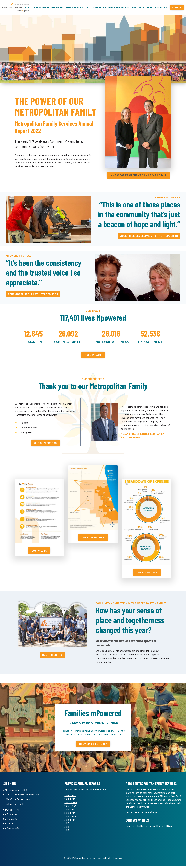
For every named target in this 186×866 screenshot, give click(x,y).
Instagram (151, 826)
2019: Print (69, 812)
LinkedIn (161, 826)
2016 (66, 826)
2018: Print (69, 819)
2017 (66, 823)
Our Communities (11, 828)
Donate (177, 7)
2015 (66, 830)
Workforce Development (18, 799)
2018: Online (70, 816)
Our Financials (10, 814)
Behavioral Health (15, 803)
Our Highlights (10, 818)
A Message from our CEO (15, 790)
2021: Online (70, 795)
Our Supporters (11, 809)
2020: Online (70, 802)
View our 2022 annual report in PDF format (85, 789)
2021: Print (69, 798)
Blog (169, 826)
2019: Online (70, 809)
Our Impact (8, 823)
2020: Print (70, 805)
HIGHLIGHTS (138, 7)
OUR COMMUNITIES (157, 7)
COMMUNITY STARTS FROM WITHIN (110, 7)
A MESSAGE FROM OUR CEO (48, 7)
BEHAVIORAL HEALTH (77, 7)
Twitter (140, 826)
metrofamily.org (148, 812)
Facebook (131, 826)
